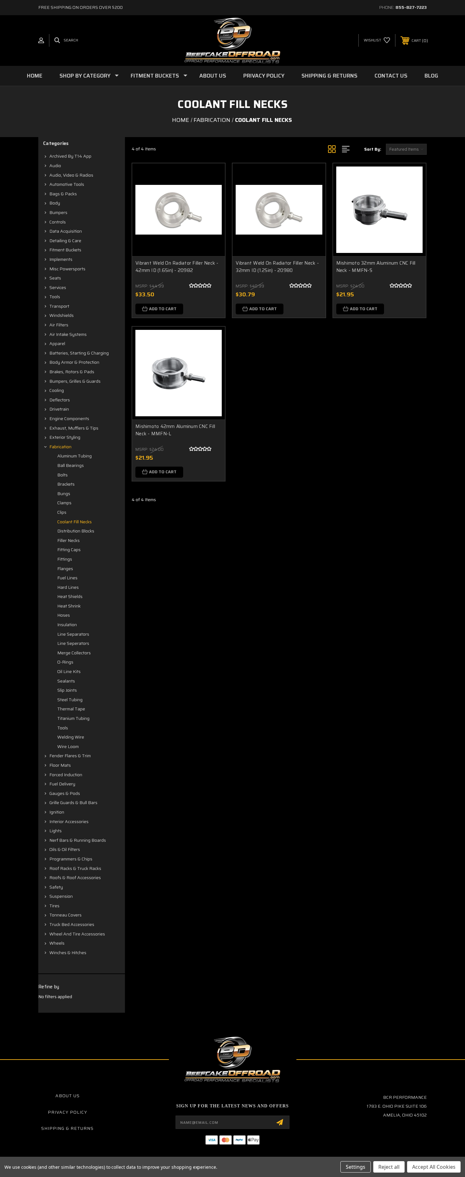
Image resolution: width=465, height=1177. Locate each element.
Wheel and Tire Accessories (77, 933)
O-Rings (65, 661)
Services (57, 287)
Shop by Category (84, 76)
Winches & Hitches (67, 952)
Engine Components (69, 418)
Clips (61, 512)
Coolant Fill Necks (74, 521)
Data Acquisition (65, 231)
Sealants (66, 680)
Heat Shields (70, 596)
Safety (56, 887)
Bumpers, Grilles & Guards (75, 381)
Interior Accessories (69, 821)
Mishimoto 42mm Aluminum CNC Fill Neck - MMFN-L (175, 430)
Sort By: (372, 149)
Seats (55, 277)
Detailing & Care (65, 240)
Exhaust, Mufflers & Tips (73, 428)
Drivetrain (59, 409)
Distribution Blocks (75, 530)
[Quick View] (212, 176)
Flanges (65, 568)
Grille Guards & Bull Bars (73, 802)
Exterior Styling (64, 437)
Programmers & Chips (70, 858)
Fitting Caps (69, 549)
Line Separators (73, 634)
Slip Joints (67, 690)
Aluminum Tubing (74, 455)
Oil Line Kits (69, 671)
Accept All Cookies (434, 1166)
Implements (60, 259)
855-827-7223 (411, 7)
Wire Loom (68, 746)
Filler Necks (68, 540)
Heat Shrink (69, 605)
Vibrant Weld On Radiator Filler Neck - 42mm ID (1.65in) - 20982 (177, 266)
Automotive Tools (66, 184)
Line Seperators (73, 643)
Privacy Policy (263, 76)
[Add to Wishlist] (212, 192)
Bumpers (58, 212)
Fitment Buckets (155, 76)
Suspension (61, 896)
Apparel (57, 343)
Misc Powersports (67, 268)
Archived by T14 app (70, 156)
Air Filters (58, 324)
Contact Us (391, 76)
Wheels (57, 943)
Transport (59, 306)
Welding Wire (70, 736)
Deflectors (59, 399)
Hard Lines (68, 587)
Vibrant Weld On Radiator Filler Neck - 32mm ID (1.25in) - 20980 (277, 266)
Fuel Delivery (62, 783)
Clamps (64, 502)
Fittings (64, 559)
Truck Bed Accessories (71, 924)
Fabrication (60, 446)
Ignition (56, 812)
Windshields (61, 315)
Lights (55, 830)
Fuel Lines (67, 577)
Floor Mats (60, 765)
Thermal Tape (71, 708)
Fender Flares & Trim (70, 755)
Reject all (389, 1166)
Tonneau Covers (65, 914)
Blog (431, 76)
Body (54, 202)
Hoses (63, 615)
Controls (57, 221)
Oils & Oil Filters (64, 849)
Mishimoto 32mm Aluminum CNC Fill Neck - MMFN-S (376, 266)
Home (34, 76)
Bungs (63, 493)
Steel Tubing (70, 699)
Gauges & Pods (64, 793)
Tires (54, 905)
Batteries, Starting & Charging (79, 352)
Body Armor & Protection (74, 362)
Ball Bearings (70, 465)
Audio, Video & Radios (71, 175)
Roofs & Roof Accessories (75, 877)
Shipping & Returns (329, 76)
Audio (55, 165)
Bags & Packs (63, 193)
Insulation (67, 624)
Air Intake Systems (68, 334)
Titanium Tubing (73, 718)
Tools (54, 296)
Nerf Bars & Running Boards (77, 840)
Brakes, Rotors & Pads (71, 371)
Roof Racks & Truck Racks (75, 868)
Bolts (62, 474)
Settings (355, 1166)
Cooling (56, 390)
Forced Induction (65, 774)
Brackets (66, 484)
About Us (212, 76)
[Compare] (212, 208)
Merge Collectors (74, 652)
